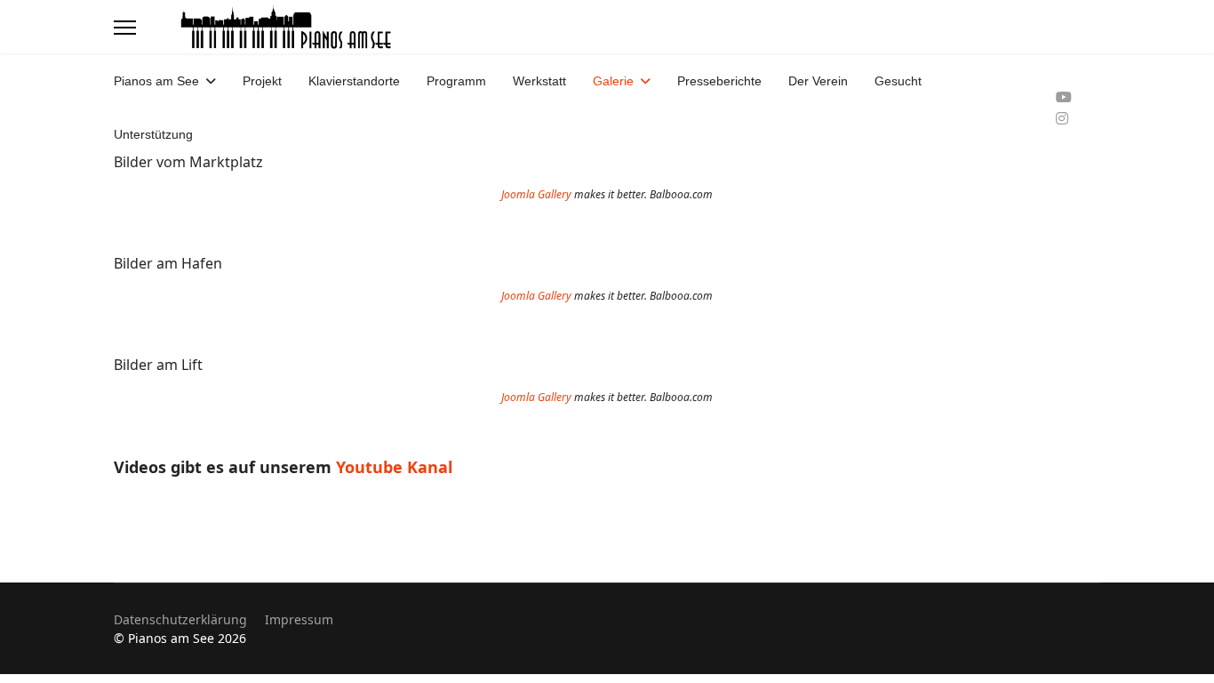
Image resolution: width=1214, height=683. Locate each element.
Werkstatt (539, 81)
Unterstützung (153, 134)
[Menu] (125, 27)
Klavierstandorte (354, 81)
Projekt (262, 81)
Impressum (299, 619)
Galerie (613, 81)
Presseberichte (719, 81)
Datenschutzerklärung (180, 619)
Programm (456, 81)
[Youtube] (1064, 97)
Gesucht (898, 81)
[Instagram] (1062, 118)
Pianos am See (156, 81)
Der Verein (818, 81)
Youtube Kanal (396, 467)
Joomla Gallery (536, 194)
